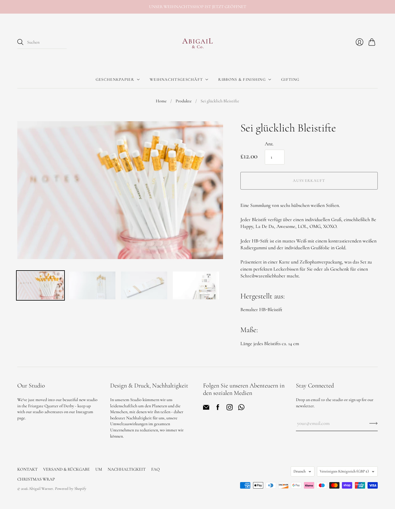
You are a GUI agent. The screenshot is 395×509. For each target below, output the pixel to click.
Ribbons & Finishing (242, 79)
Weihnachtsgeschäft (176, 79)
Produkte (184, 101)
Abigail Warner (41, 488)
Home (161, 101)
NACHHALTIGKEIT (127, 469)
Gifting (290, 79)
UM (98, 469)
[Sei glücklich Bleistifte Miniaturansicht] (40, 285)
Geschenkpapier (115, 79)
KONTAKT (27, 469)
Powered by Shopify (70, 488)
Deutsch (299, 471)
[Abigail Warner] (197, 42)
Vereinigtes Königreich (344, 471)
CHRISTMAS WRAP (36, 479)
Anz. (269, 144)
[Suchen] (20, 42)
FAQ (155, 469)
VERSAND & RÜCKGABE (66, 469)
